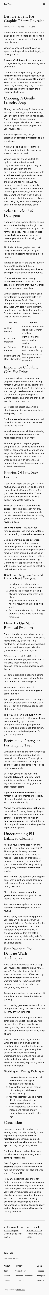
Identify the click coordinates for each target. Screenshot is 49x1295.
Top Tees (8, 4)
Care (33, 27)
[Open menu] (43, 4)
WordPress (20, 1289)
